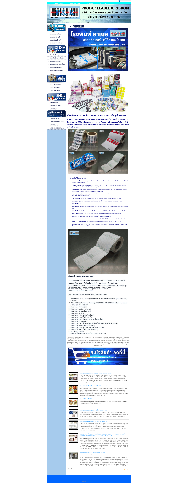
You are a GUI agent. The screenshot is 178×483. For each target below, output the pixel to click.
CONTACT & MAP (124, 3)
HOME (49, 3)
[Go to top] (126, 469)
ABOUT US (113, 3)
